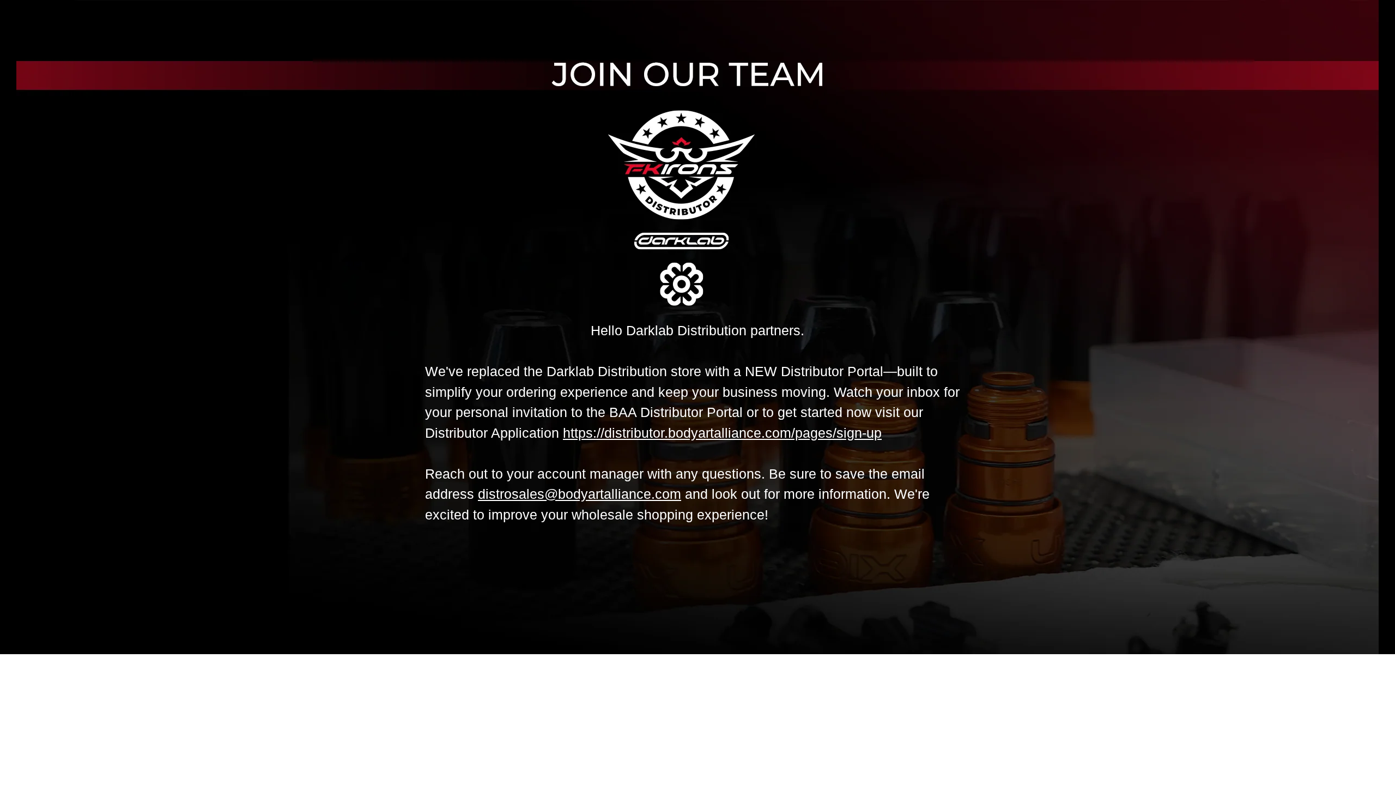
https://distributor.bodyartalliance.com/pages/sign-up (722, 432)
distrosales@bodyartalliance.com (579, 494)
